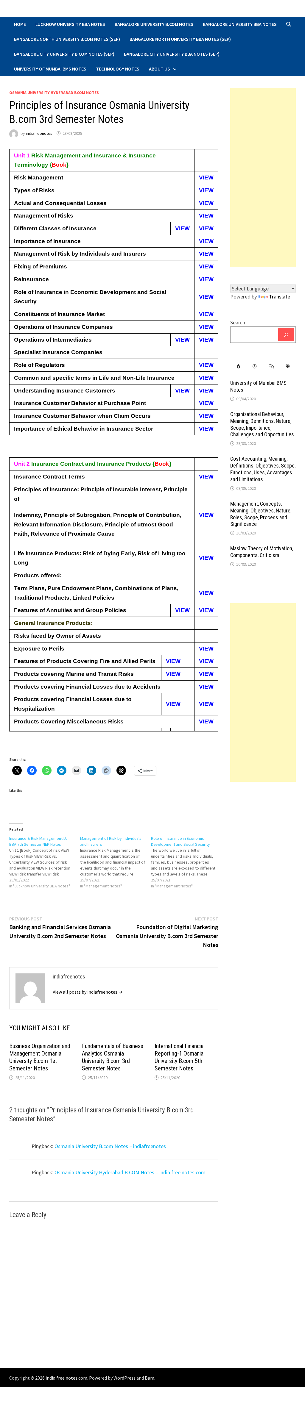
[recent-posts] (255, 366)
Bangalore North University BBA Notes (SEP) (180, 39)
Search (237, 322)
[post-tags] (287, 366)
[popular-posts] (238, 366)
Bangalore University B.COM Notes (154, 24)
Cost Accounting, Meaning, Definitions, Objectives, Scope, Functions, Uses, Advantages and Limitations (262, 469)
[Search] (286, 334)
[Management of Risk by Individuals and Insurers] (115, 862)
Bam (149, 1378)
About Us (159, 69)
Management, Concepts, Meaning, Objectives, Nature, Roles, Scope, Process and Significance (260, 514)
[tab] (238, 366)
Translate (279, 296)
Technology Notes (117, 69)
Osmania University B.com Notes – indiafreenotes (110, 1146)
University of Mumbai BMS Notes (50, 69)
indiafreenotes (39, 133)
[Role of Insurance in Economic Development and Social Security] (186, 862)
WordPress (124, 1378)
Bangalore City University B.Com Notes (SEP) (64, 54)
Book (59, 165)
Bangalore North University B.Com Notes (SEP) (67, 39)
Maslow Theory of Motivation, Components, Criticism (261, 551)
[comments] (271, 366)
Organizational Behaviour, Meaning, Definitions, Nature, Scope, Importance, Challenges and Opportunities (262, 424)
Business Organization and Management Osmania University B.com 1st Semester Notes (39, 1057)
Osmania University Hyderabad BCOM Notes (54, 92)
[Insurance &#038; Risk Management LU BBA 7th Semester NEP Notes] (44, 862)
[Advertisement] (263, 177)
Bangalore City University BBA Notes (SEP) (172, 54)
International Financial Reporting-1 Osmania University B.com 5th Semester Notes (180, 1057)
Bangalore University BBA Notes (240, 24)
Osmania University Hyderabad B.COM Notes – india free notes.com (130, 1172)
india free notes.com (66, 1378)
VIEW (206, 177)
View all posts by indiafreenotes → (88, 992)
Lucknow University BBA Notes (70, 24)
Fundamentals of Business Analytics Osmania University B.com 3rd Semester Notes (112, 1057)
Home (20, 24)
